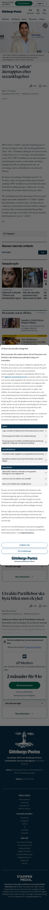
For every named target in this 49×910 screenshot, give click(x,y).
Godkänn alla (24, 545)
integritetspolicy (27, 533)
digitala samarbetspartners (16, 377)
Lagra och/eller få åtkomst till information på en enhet (23, 431)
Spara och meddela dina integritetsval (16, 484)
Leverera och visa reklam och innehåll (16, 479)
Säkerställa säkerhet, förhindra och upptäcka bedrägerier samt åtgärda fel (19, 473)
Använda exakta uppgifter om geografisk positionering (23, 454)
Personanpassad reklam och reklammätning (19, 436)
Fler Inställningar (24, 551)
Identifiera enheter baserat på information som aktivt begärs (22, 460)
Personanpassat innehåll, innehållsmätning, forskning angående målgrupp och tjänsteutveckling (22, 442)
